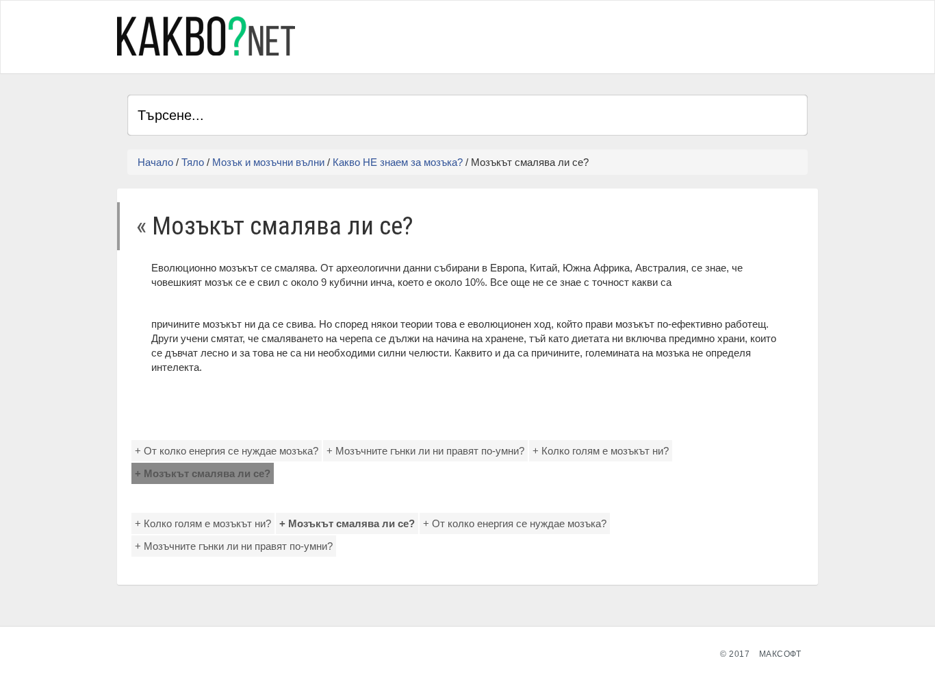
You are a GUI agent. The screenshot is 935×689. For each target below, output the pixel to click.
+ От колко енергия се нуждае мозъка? (226, 451)
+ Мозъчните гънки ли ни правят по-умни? (425, 451)
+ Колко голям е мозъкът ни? (601, 451)
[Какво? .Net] (206, 36)
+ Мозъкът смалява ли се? (202, 473)
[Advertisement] (647, 35)
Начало (155, 162)
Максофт (780, 654)
